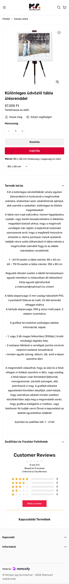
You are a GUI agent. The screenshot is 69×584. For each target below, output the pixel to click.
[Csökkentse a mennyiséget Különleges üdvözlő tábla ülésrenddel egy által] (8, 131)
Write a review (34, 503)
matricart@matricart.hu (31, 286)
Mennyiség (11, 123)
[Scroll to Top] (63, 567)
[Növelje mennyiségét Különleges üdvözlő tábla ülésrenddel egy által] (22, 131)
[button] (59, 7)
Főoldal (6, 19)
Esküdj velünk (21, 19)
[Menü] (4, 7)
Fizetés (34, 150)
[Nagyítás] (57, 81)
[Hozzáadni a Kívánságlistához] (59, 32)
